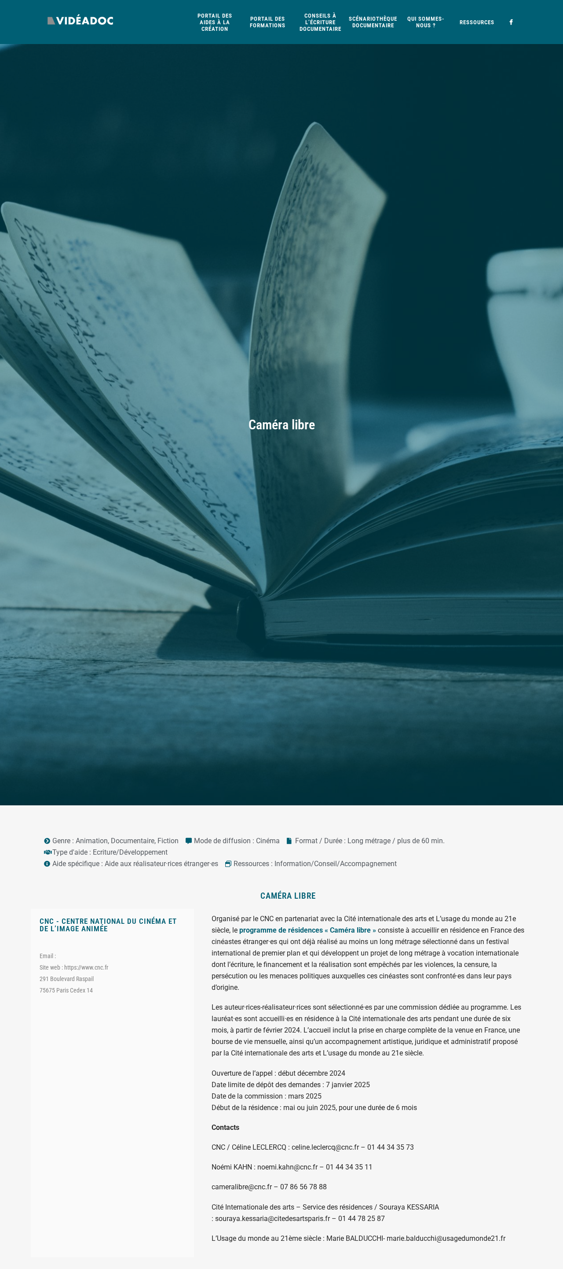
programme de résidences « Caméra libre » (307, 930)
